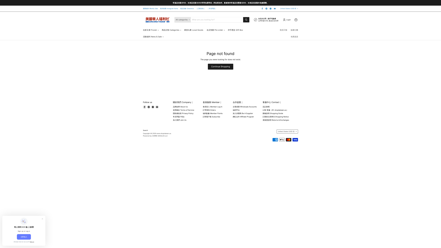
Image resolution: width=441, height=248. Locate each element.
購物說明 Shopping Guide (273, 113)
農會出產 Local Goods (193, 30)
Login (288, 20)
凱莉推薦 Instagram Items (169, 8)
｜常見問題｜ (211, 8)
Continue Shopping (220, 66)
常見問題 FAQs (178, 117)
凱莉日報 (283, 30)
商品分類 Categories (171, 30)
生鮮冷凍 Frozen (150, 30)
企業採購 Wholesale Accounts (245, 107)
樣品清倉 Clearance (187, 8)
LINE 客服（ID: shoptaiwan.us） (275, 110)
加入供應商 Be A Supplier (243, 113)
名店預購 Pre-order (215, 30)
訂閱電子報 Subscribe (211, 117)
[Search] (246, 19)
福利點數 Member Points (213, 113)
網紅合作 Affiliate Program (243, 117)
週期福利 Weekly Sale (150, 8)
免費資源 (294, 36)
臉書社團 (294, 30)
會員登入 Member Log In (212, 107)
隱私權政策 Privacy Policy (183, 113)
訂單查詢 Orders (209, 110)
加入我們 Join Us (179, 120)
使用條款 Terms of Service (183, 110)
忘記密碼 (266, 107)
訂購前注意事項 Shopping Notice (276, 117)
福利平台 (236, 110)
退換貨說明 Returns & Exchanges (276, 120)
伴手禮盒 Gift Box (235, 30)
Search (145, 130)
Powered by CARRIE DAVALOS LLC (155, 136)
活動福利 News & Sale (152, 36)
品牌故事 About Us (180, 107)
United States (288, 8)
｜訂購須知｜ (200, 8)
